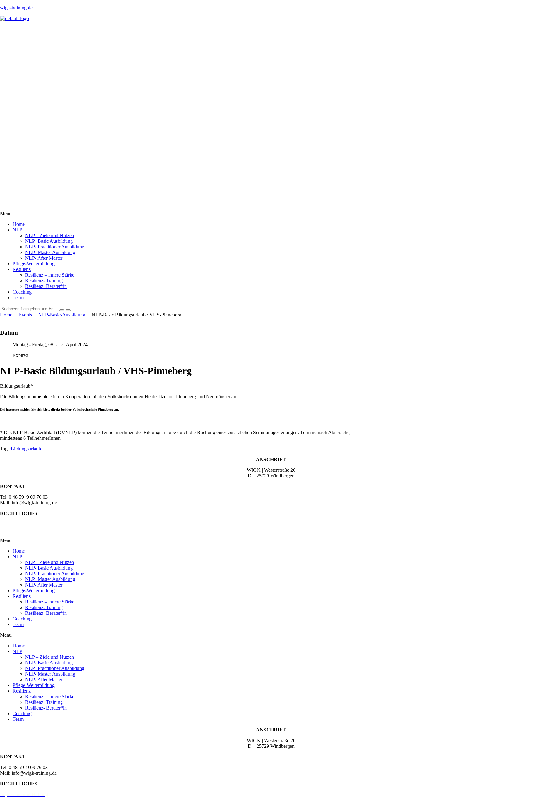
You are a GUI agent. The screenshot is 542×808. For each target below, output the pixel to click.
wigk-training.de (16, 7)
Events (25, 314)
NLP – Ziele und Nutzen (49, 235)
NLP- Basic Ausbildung (49, 241)
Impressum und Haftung (24, 524)
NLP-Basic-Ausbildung (61, 314)
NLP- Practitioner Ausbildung (54, 246)
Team (18, 297)
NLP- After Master (43, 258)
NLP (17, 229)
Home (19, 224)
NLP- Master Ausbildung (50, 252)
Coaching (22, 292)
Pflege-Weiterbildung (34, 263)
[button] (271, 213)
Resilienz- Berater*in (46, 286)
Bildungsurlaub (26, 448)
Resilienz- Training (44, 280)
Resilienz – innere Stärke (49, 275)
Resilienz (22, 269)
